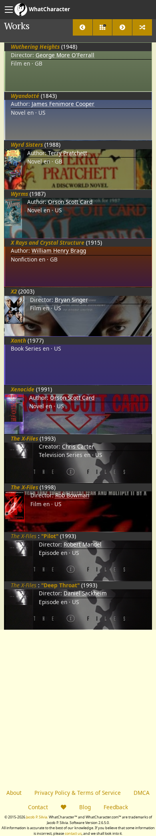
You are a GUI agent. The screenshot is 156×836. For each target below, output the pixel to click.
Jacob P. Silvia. (37, 817)
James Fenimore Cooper (63, 104)
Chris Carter (78, 446)
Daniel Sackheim (85, 593)
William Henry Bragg (59, 250)
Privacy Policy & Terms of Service (77, 792)
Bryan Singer (71, 299)
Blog (85, 807)
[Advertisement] (78, 708)
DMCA (142, 792)
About (14, 792)
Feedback (116, 807)
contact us (73, 833)
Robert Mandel (83, 544)
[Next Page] (122, 27)
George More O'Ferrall (65, 55)
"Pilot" (49, 536)
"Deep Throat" (60, 585)
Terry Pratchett (67, 153)
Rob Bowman (72, 495)
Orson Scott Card (70, 202)
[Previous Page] (82, 27)
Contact (38, 807)
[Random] (142, 27)
